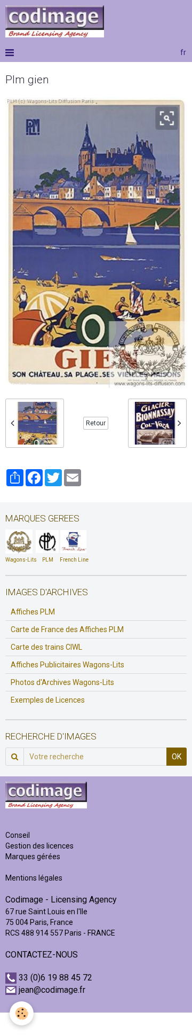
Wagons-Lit (19, 560)
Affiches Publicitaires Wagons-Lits (67, 664)
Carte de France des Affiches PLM (67, 629)
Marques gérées (33, 856)
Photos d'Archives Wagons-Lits (62, 682)
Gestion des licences (39, 846)
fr (183, 52)
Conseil (17, 835)
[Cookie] (22, 1013)
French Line (74, 560)
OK (176, 756)
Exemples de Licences (48, 700)
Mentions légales (33, 878)
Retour (96, 423)
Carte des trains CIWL (46, 647)
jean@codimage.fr (52, 990)
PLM (47, 560)
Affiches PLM (33, 612)
